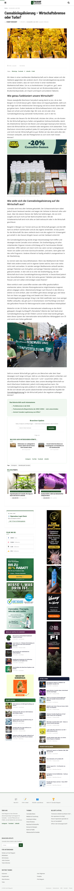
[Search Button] (68, 2)
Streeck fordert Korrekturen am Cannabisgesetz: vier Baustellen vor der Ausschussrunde (54, 445)
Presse (70, 888)
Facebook (20, 71)
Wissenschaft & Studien (33, 832)
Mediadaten (5, 855)
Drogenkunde (5, 876)
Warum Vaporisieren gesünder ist (59, 818)
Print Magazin (40, 879)
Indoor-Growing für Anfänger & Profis (20, 491)
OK (21, 845)
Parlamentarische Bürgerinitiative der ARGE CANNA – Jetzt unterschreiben (35, 409)
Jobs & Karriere (6, 860)
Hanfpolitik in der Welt (14, 8)
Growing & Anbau (31, 819)
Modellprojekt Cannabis (24, 465)
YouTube (34, 459)
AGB (61, 888)
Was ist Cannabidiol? (56, 821)
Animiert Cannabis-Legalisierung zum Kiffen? (26, 412)
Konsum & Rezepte (31, 827)
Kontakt (66, 888)
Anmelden (51, 428)
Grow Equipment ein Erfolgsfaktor (51, 491)
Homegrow (14, 465)
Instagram (28, 459)
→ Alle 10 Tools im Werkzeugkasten (16, 521)
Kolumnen (4, 873)
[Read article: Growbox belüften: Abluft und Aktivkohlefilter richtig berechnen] (52, 484)
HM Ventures (5, 858)
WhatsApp (14, 71)
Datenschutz (56, 888)
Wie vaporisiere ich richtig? (58, 816)
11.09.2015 (22, 22)
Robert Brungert (12, 22)
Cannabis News (30, 814)
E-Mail (33, 71)
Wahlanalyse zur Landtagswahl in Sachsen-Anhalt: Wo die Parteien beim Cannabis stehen (26, 445)
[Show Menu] (5, 2)
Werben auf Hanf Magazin (8, 853)
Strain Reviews (30, 822)
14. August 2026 (54, 449)
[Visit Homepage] (36, 3)
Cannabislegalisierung (15, 392)
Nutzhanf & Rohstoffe (32, 824)
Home (6, 8)
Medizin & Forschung (32, 816)
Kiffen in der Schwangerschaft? (59, 823)
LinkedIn (28, 71)
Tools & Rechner (6, 863)
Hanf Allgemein (41, 873)
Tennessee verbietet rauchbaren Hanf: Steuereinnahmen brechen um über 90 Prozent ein (61, 813)
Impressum (48, 888)
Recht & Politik (30, 829)
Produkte (39, 876)
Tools (3, 882)
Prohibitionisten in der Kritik (21, 406)
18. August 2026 (26, 449)
